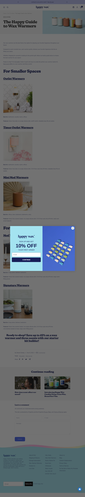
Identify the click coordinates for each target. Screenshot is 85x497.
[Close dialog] (72, 228)
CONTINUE (26, 260)
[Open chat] (80, 489)
